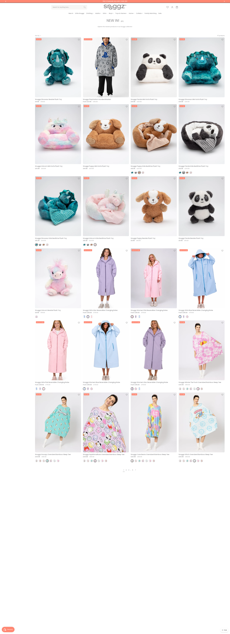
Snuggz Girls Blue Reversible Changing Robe (196, 310)
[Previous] (6, 1)
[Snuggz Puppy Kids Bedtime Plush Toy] (139, 172)
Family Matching (151, 13)
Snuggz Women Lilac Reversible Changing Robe (149, 382)
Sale (159, 13)
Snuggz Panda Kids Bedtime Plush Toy (193, 166)
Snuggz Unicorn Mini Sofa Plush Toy (48, 166)
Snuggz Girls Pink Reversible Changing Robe (52, 382)
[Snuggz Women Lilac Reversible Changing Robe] (135, 316)
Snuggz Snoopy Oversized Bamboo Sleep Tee (53, 454)
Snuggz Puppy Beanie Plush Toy (143, 238)
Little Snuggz (79, 13)
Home (131, 13)
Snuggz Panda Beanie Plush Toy (191, 238)
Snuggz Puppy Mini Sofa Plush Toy (96, 166)
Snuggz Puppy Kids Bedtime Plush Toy (145, 166)
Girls (104, 13)
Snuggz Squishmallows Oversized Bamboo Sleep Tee (103, 454)
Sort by (37, 36)
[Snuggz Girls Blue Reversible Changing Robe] (84, 316)
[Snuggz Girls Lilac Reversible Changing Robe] (88, 316)
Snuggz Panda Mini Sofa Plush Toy (144, 99)
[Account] (172, 7)
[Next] (224, 1)
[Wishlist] (167, 7)
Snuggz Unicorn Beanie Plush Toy (48, 310)
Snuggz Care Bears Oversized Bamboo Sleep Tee (150, 454)
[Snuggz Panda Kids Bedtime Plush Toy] (135, 172)
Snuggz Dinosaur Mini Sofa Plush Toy (193, 99)
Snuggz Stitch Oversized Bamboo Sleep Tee (196, 454)
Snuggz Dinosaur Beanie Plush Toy (48, 99)
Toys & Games (120, 13)
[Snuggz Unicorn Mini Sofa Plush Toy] (36, 316)
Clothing (89, 13)
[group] (115, 1)
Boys (110, 13)
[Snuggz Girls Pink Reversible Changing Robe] (91, 316)
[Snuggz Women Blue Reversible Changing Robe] (139, 316)
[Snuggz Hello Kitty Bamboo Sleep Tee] (183, 388)
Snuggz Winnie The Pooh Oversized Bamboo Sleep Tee (200, 382)
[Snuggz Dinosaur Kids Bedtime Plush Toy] (132, 172)
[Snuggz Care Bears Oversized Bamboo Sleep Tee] (180, 388)
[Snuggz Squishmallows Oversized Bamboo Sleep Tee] (190, 388)
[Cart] (177, 7)
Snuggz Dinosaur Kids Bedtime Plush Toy (51, 238)
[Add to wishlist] (79, 39)
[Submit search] (84, 7)
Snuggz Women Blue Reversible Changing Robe (101, 382)
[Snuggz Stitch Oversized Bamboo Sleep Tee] (194, 388)
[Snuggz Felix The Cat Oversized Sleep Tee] (201, 388)
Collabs (139, 13)
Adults (97, 13)
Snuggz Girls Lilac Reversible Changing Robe (100, 310)
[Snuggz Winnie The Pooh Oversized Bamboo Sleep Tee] (198, 388)
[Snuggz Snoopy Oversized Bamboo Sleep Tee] (187, 388)
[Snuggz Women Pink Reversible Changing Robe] (132, 316)
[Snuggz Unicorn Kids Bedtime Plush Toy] (143, 172)
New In (71, 13)
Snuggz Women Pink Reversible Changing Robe (149, 310)
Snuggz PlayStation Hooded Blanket (97, 99)
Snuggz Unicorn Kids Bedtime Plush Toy (98, 238)
